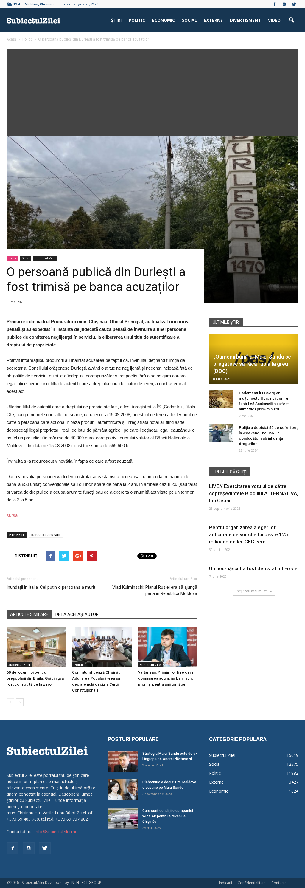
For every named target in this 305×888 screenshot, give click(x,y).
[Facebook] (274, 4)
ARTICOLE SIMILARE (29, 614)
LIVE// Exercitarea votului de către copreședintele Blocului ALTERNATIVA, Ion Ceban (253, 493)
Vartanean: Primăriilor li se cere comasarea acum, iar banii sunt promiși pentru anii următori (166, 678)
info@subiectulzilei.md (56, 831)
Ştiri (116, 20)
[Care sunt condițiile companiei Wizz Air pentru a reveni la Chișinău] (123, 818)
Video (274, 20)
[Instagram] (284, 4)
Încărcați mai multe (252, 590)
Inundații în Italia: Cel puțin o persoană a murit (51, 587)
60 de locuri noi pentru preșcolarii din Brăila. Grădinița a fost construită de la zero (35, 678)
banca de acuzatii (45, 534)
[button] (291, 20)
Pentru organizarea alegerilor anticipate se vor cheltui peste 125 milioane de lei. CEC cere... (248, 534)
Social (189, 20)
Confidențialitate (252, 882)
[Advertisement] (152, 91)
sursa (12, 515)
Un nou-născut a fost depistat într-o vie (253, 568)
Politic (137, 20)
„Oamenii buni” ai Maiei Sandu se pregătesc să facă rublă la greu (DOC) (252, 364)
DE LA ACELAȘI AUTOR (77, 614)
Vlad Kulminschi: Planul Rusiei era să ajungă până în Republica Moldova (154, 590)
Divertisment (245, 20)
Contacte (279, 882)
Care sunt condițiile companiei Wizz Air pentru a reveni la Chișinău (167, 816)
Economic (163, 20)
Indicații (225, 882)
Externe (213, 20)
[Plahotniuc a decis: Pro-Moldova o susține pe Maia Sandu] (123, 789)
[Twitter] (294, 4)
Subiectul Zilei (45, 258)
